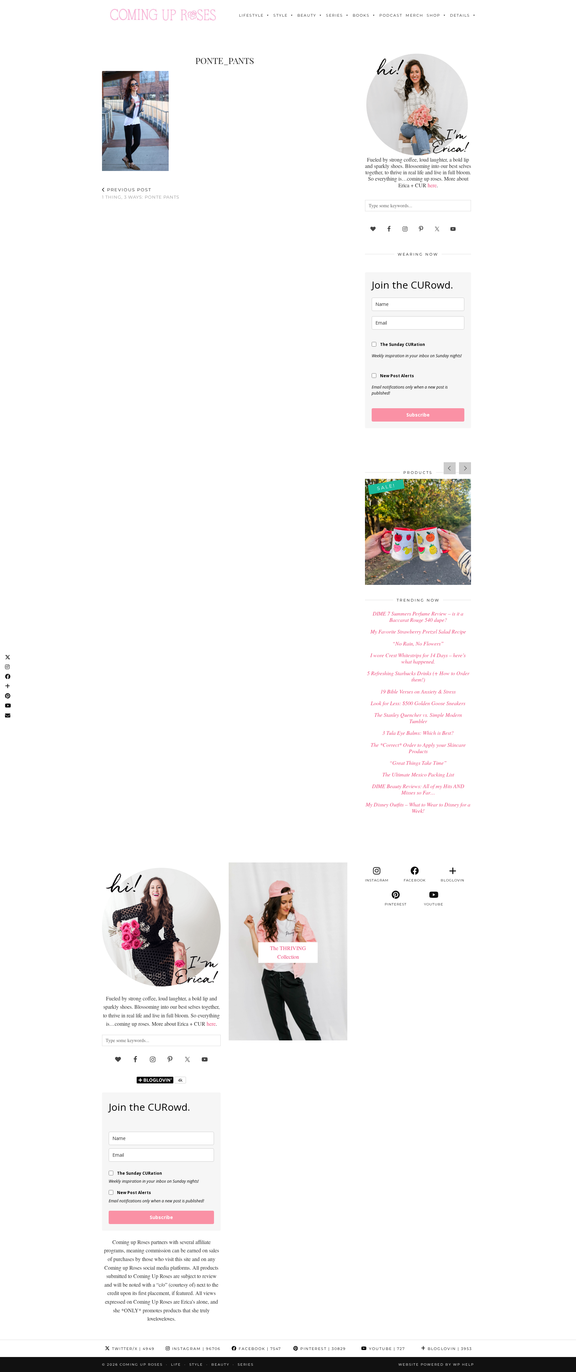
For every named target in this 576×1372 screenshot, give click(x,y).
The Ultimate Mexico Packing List (418, 774)
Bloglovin (449, 1348)
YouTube (386, 1348)
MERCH (414, 15)
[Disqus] (224, 292)
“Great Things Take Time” (418, 762)
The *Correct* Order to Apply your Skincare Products (418, 747)
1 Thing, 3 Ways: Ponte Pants (140, 193)
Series (334, 15)
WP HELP (463, 1364)
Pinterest (322, 1348)
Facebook (259, 1348)
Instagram (195, 1348)
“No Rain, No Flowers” (418, 643)
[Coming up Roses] (163, 14)
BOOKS (361, 15)
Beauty (306, 15)
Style (280, 15)
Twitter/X (132, 1348)
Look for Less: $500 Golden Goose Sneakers (418, 702)
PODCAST (390, 15)
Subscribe (418, 415)
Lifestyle (251, 15)
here (432, 185)
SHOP (433, 15)
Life (176, 1364)
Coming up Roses (141, 1364)
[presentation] (450, 468)
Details (460, 15)
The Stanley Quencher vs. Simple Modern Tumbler (418, 717)
